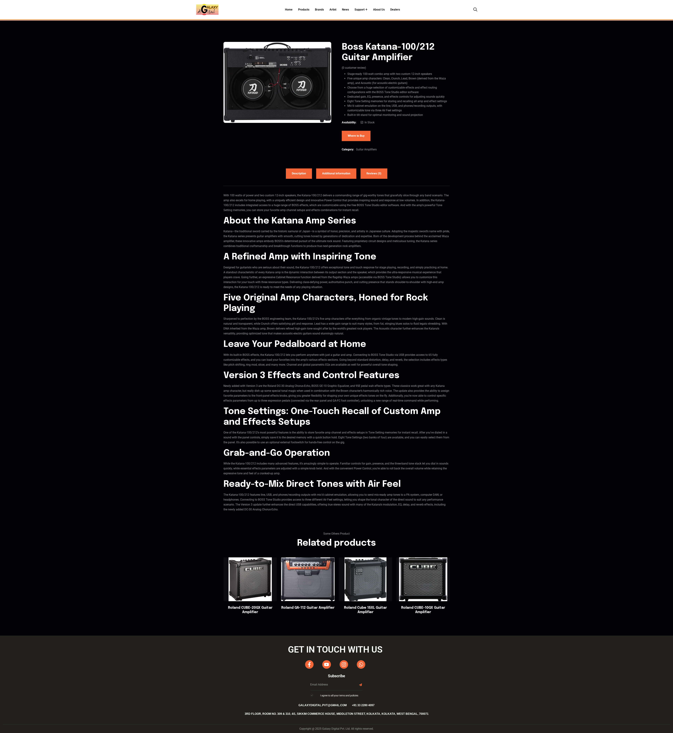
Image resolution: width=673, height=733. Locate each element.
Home (289, 9)
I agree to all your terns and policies (339, 695)
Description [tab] (299, 173)
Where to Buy (356, 135)
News (345, 9)
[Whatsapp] (361, 664)
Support (360, 9)
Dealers (395, 9)
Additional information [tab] (336, 173)
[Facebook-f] (309, 664)
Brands (319, 9)
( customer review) (354, 67)
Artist (332, 9)
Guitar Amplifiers (366, 149)
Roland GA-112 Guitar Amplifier (308, 608)
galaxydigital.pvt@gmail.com (322, 705)
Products (303, 9)
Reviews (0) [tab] (373, 173)
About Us (379, 9)
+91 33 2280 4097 (363, 705)
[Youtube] (326, 664)
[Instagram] (343, 664)
